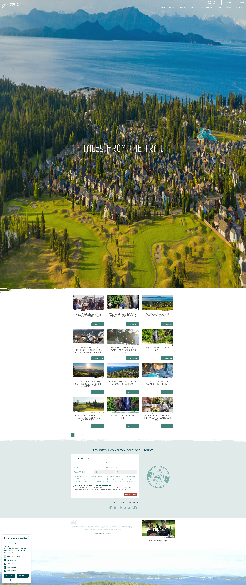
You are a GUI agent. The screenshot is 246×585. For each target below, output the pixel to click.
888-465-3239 (214, 2)
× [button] (28, 536)
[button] (16, 580)
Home (163, 7)
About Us (227, 7)
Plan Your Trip (207, 7)
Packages (171, 7)
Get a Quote (228, 2)
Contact (239, 7)
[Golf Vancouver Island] (11, 5)
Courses (183, 7)
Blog (219, 7)
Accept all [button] (9, 576)
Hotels (194, 7)
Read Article (99, 324)
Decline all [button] (23, 576)
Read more (11, 552)
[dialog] (16, 559)
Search (242, 2)
